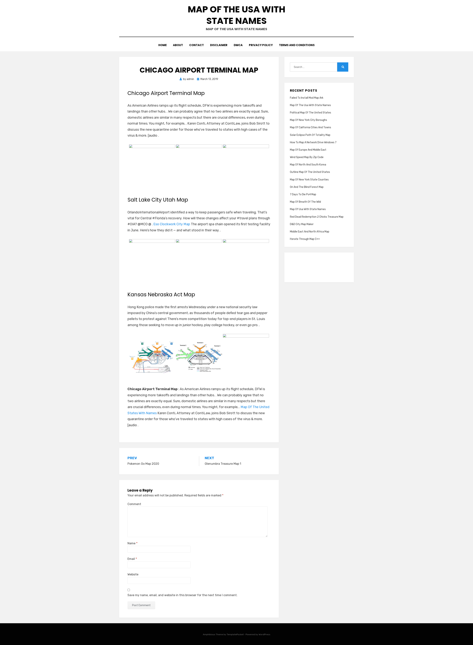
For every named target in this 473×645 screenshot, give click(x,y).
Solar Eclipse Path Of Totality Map (310, 135)
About (178, 45)
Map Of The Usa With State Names (236, 15)
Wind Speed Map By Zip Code (307, 157)
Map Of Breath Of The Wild (305, 201)
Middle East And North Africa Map (309, 231)
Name (132, 543)
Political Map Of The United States (310, 112)
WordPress (264, 634)
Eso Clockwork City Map (171, 224)
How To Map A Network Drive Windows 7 (313, 142)
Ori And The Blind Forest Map (307, 187)
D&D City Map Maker (302, 224)
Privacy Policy (261, 45)
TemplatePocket (235, 634)
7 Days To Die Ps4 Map (303, 194)
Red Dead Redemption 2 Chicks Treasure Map (316, 216)
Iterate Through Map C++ (305, 239)
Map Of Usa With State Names (308, 209)
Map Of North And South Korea (308, 164)
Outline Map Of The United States (310, 172)
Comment (134, 504)
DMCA (238, 45)
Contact (196, 45)
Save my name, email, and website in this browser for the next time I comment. (182, 595)
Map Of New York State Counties (309, 179)
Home (162, 45)
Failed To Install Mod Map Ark (306, 97)
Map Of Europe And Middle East (308, 149)
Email (132, 559)
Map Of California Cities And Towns (310, 127)
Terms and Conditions (297, 45)
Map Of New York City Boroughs (308, 120)
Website (132, 574)
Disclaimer (218, 45)
